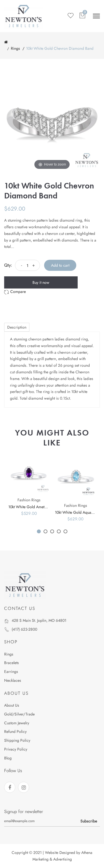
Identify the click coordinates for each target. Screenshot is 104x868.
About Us (11, 705)
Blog (8, 758)
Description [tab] (16, 327)
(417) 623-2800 (24, 629)
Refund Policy (15, 731)
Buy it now (40, 282)
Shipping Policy (17, 740)
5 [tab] (65, 531)
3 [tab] (52, 531)
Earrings (11, 671)
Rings (15, 48)
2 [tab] (45, 531)
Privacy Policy (15, 749)
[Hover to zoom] (52, 123)
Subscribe (88, 821)
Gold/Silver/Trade (19, 714)
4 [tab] (59, 531)
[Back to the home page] (6, 42)
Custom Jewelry (16, 723)
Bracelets (11, 662)
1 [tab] (39, 531)
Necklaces (12, 680)
